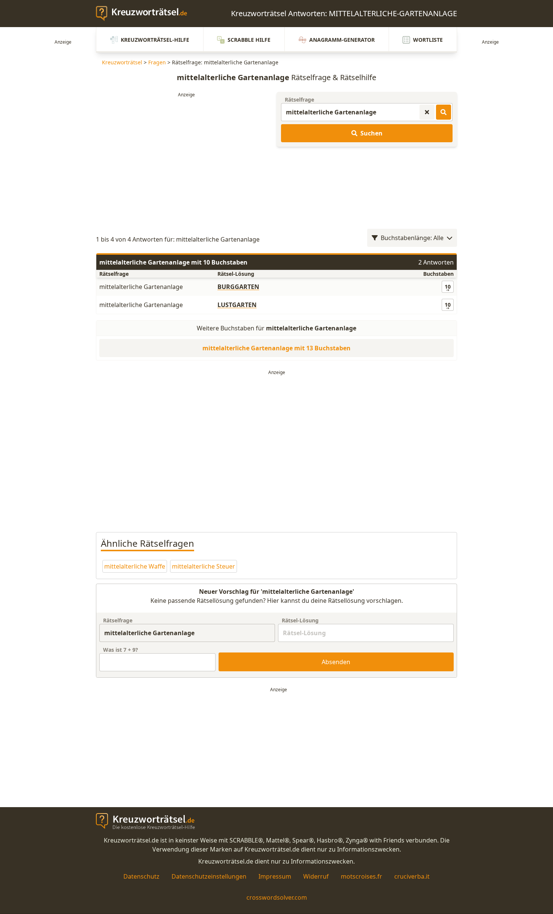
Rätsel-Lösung (300, 620)
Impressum (274, 876)
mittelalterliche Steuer (203, 566)
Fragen (157, 62)
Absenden (336, 662)
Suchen (371, 133)
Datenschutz (141, 876)
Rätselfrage (299, 99)
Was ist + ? (120, 649)
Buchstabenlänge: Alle (412, 238)
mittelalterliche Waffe (134, 566)
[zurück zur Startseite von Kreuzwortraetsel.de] (145, 13)
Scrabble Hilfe (249, 39)
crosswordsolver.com (276, 897)
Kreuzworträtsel (122, 62)
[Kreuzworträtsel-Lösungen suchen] (443, 112)
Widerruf (316, 876)
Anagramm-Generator (342, 39)
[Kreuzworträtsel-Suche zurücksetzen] (426, 112)
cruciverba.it (412, 876)
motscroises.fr (361, 876)
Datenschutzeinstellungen (209, 876)
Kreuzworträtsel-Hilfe (155, 39)
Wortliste (428, 39)
